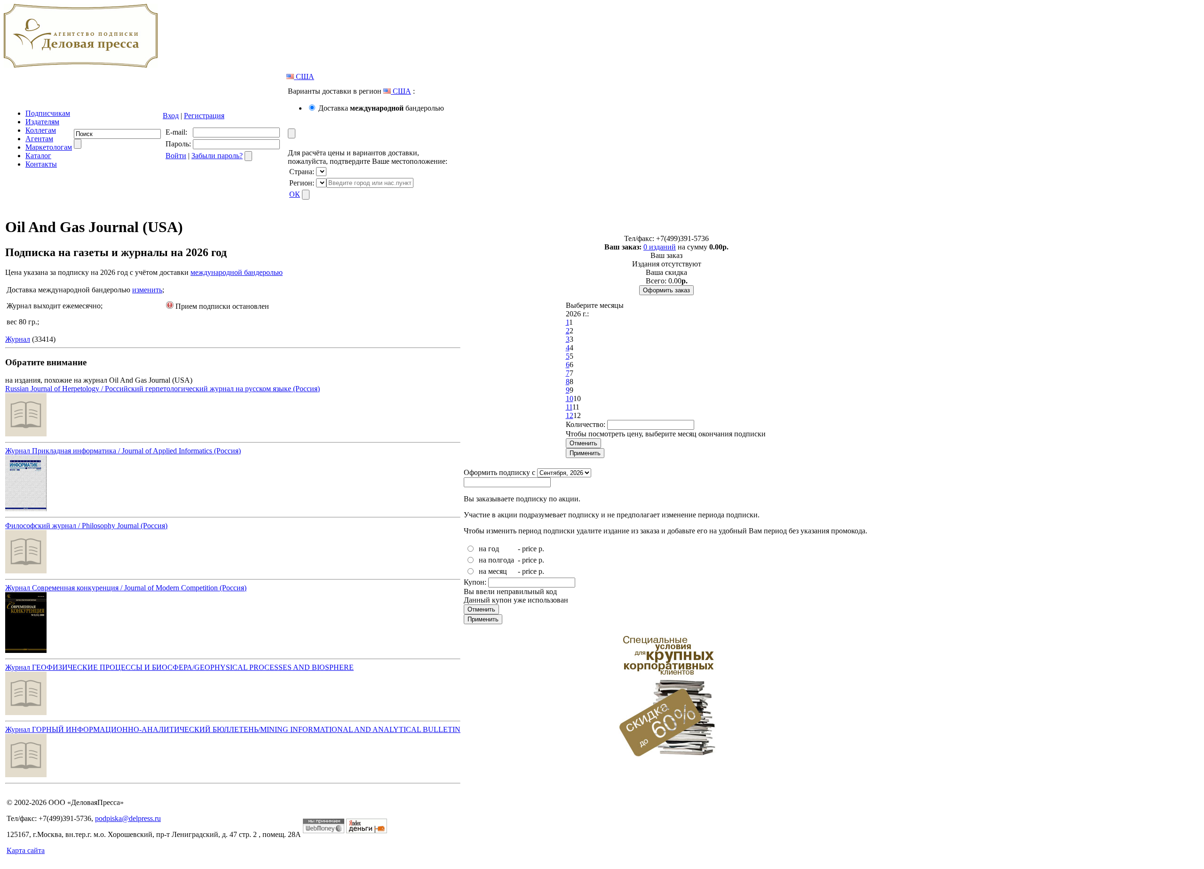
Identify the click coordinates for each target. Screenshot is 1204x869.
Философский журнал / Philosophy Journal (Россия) (86, 526)
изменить (147, 290)
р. (541, 549)
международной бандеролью (236, 272)
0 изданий (659, 247)
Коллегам (40, 130)
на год (489, 549)
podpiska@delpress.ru (128, 818)
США (304, 76)
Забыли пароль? (217, 156)
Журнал (17, 339)
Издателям (42, 122)
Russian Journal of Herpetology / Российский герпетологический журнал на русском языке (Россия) (162, 389)
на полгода (496, 560)
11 (569, 407)
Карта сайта (26, 850)
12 (569, 415)
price (529, 549)
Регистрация (204, 116)
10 (569, 398)
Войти (176, 156)
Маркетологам (48, 147)
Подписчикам (47, 113)
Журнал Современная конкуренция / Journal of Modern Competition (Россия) (125, 588)
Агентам (39, 139)
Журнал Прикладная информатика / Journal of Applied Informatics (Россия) (123, 451)
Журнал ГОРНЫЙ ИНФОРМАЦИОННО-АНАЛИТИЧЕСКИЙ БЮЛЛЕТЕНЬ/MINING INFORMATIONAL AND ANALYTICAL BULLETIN (232, 729)
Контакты (41, 164)
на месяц (493, 571)
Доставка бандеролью (381, 108)
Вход (171, 116)
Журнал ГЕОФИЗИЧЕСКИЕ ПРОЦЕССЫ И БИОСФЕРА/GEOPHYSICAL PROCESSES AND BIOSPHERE (179, 667)
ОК (294, 194)
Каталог (38, 156)
